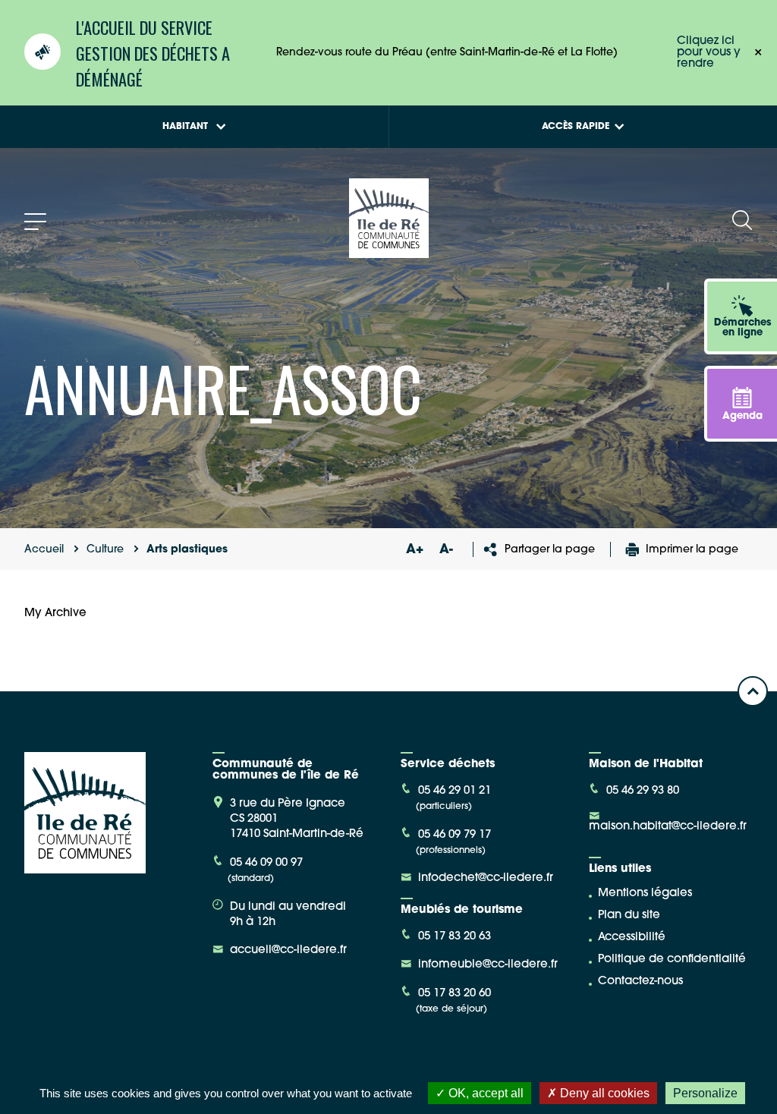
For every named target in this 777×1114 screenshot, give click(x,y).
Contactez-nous (640, 981)
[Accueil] (389, 252)
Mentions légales (645, 893)
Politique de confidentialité (672, 959)
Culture (105, 549)
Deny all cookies (603, 1093)
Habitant (185, 126)
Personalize (705, 1093)
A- (446, 549)
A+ (414, 549)
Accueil (44, 549)
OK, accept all (484, 1093)
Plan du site (629, 915)
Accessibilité (631, 937)
